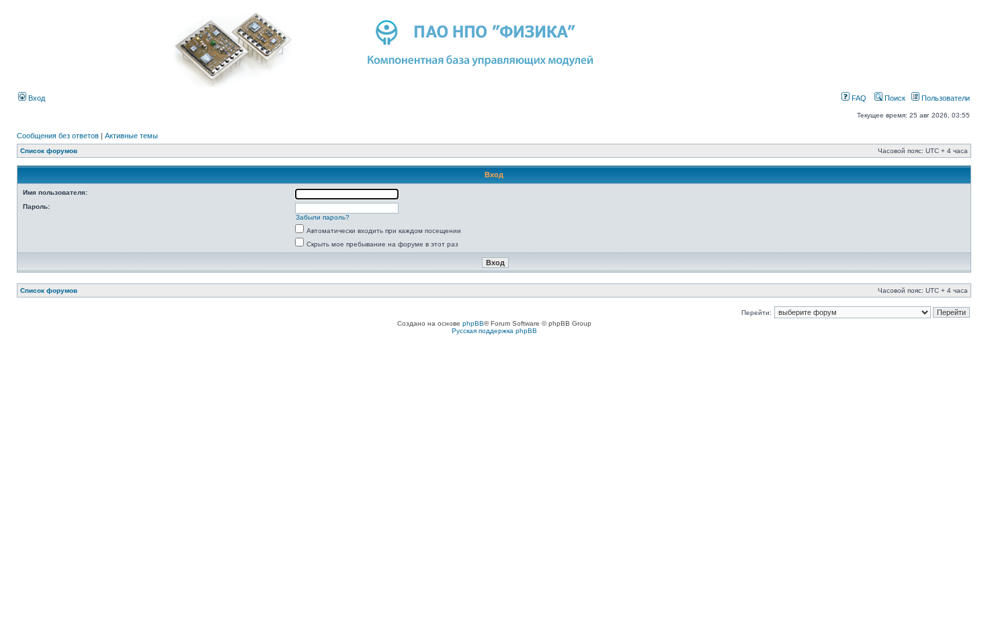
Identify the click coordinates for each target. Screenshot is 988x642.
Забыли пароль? (322, 217)
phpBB (473, 323)
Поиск (893, 98)
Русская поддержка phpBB (494, 330)
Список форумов (48, 150)
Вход (35, 98)
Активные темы (131, 136)
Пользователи (944, 98)
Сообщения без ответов (58, 136)
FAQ (858, 98)
